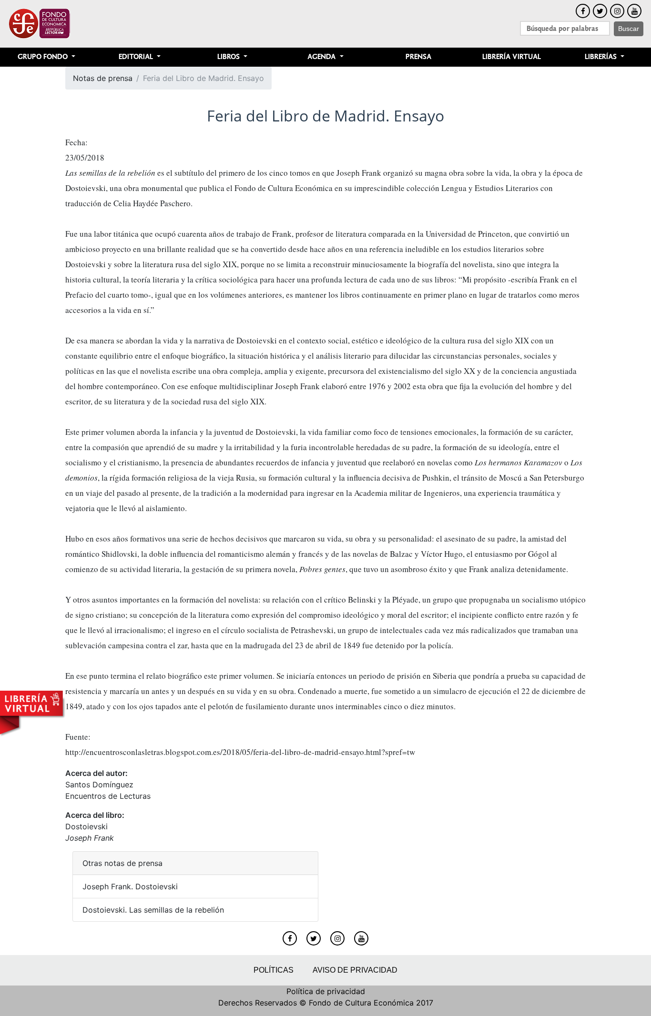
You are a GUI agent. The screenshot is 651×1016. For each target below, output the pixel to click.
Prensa (418, 56)
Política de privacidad (325, 991)
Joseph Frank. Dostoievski (130, 886)
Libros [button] (229, 56)
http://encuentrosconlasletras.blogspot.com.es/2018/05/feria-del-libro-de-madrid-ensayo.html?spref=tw (240, 751)
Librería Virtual (511, 56)
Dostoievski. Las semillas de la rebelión (153, 910)
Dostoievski (86, 826)
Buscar (628, 28)
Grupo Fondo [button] (44, 56)
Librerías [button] (602, 56)
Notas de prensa (102, 78)
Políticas (274, 970)
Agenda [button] (322, 56)
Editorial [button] (137, 56)
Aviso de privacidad (355, 970)
